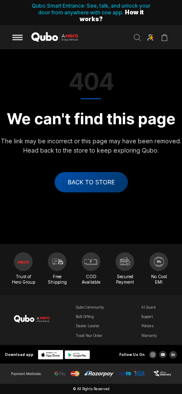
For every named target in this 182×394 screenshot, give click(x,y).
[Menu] (20, 38)
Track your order (89, 336)
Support (147, 317)
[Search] (137, 37)
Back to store (91, 182)
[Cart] (164, 40)
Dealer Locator (87, 326)
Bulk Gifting (85, 317)
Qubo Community (90, 307)
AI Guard (148, 307)
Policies (147, 326)
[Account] (150, 37)
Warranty (149, 336)
